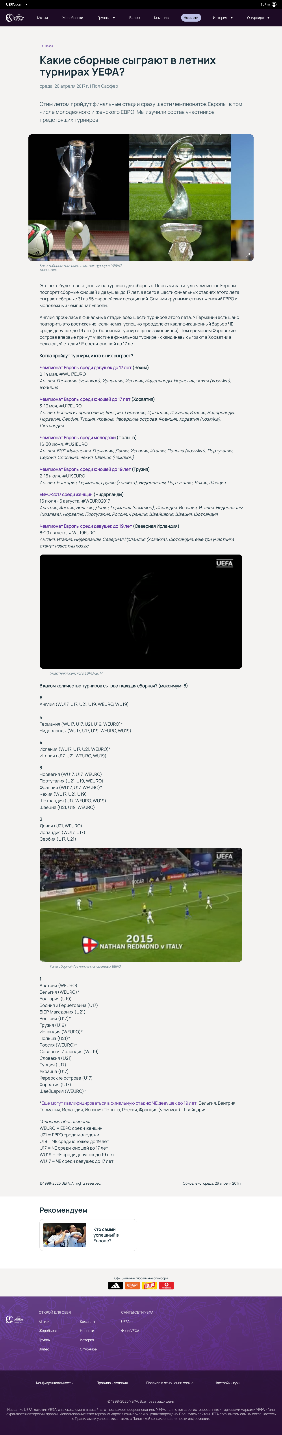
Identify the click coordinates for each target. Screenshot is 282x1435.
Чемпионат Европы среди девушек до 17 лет (86, 367)
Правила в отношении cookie (169, 1382)
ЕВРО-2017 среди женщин (66, 494)
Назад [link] (49, 46)
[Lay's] (149, 1286)
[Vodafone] (166, 1286)
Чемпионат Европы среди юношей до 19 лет (85, 469)
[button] (106, 17)
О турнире (88, 1349)
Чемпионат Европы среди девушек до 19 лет (86, 526)
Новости (87, 1330)
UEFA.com (129, 1321)
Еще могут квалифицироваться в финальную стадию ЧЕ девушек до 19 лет (119, 1103)
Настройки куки (227, 1382)
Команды (87, 1321)
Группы (44, 1339)
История (87, 1339)
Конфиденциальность (54, 1382)
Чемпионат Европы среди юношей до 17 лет (85, 399)
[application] (141, 612)
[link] (42, 17)
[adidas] (115, 1286)
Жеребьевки (49, 1330)
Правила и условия (112, 1382)
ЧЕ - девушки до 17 (14, 17)
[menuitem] (44, 17)
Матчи (44, 1321)
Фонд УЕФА (130, 1330)
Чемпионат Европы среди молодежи (78, 437)
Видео (44, 1349)
